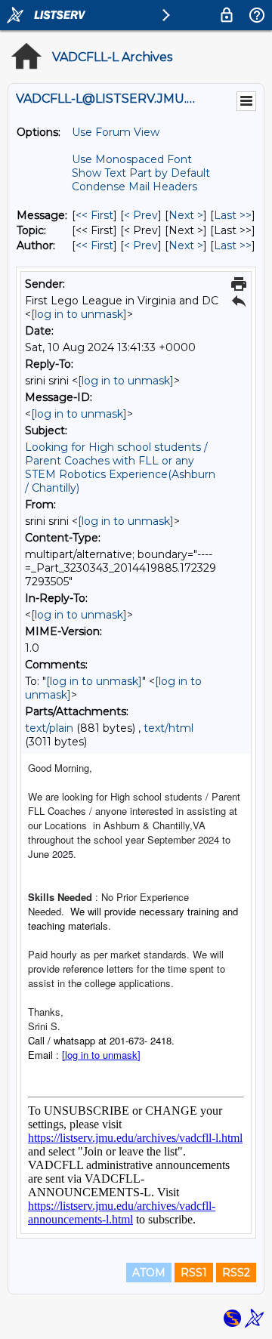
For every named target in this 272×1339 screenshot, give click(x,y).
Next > (185, 215)
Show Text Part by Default (141, 173)
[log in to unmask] (79, 314)
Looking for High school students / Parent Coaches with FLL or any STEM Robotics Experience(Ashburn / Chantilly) (120, 467)
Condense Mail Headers (134, 186)
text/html (168, 728)
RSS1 (194, 1272)
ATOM (148, 1272)
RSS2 (236, 1272)
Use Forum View (115, 132)
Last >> (233, 215)
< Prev (141, 215)
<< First (94, 215)
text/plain (49, 728)
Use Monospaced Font (132, 159)
